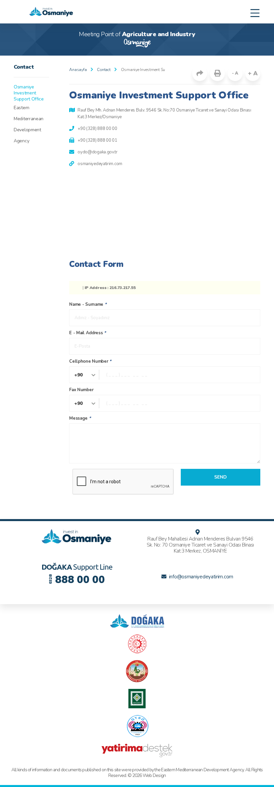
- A (235, 73)
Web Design (154, 775)
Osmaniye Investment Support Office (29, 93)
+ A (252, 73)
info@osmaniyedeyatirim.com (201, 576)
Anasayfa (78, 69)
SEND (220, 477)
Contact (103, 69)
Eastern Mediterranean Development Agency (28, 124)
